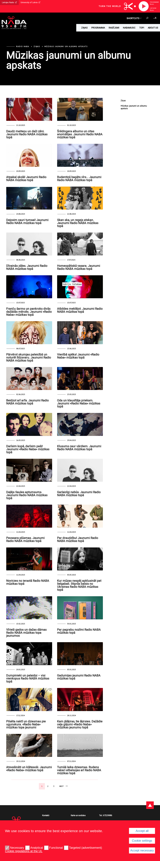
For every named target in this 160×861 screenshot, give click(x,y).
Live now (153, 8)
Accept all (142, 831)
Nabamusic (129, 27)
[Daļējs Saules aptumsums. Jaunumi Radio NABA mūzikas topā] (29, 470)
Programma (98, 27)
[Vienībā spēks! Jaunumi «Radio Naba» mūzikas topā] (80, 332)
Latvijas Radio (8, 2)
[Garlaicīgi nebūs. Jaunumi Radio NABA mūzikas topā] (80, 470)
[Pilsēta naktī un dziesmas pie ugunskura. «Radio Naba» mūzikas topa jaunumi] (29, 699)
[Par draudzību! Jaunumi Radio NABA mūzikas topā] (80, 516)
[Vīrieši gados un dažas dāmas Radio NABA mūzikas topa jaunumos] (29, 607)
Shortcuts (133, 18)
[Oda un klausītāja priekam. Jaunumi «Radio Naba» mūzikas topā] (80, 378)
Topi (141, 27)
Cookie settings (142, 840)
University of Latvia (29, 2)
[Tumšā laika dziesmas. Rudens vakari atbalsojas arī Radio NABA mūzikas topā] (80, 745)
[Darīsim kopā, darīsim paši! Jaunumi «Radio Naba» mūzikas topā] (29, 424)
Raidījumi (114, 27)
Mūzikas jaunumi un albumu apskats (66, 46)
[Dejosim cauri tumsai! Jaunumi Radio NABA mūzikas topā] (29, 198)
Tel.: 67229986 (105, 815)
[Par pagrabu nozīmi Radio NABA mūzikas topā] (80, 607)
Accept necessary (142, 850)
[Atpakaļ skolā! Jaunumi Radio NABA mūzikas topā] (29, 155)
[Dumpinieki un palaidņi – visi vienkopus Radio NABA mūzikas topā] (29, 653)
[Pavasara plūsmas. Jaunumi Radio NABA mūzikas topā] (29, 516)
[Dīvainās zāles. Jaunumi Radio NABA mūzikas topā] (29, 244)
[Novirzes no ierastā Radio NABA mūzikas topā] (29, 558)
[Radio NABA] (13, 23)
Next (61, 786)
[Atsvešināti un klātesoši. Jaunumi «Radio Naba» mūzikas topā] (29, 745)
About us (153, 27)
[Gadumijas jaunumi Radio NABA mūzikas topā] (80, 653)
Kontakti (45, 815)
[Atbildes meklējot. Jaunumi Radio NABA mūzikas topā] (80, 286)
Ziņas (84, 27)
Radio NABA (22, 46)
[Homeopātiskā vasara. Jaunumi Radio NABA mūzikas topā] (80, 244)
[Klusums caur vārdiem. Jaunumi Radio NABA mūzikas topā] (80, 424)
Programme (154, 2)
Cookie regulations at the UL (23, 851)
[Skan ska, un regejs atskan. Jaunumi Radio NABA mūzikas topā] (80, 198)
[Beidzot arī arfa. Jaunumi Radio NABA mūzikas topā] (29, 378)
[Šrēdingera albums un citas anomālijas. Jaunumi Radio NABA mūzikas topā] (80, 109)
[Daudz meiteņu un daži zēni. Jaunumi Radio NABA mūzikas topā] (29, 109)
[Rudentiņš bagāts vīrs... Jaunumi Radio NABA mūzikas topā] (80, 155)
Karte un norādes (78, 815)
